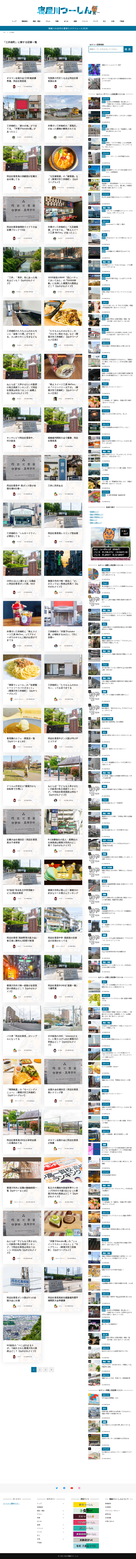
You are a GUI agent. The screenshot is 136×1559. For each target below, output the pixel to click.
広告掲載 (108, 1518)
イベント (85, 21)
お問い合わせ (109, 1521)
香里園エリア (94, 512)
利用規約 (108, 1507)
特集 (57, 21)
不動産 (122, 21)
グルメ (48, 21)
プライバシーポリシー (112, 1511)
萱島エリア (93, 520)
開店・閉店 (36, 21)
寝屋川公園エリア (96, 523)
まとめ (66, 21)
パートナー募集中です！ (11, 1503)
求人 (104, 21)
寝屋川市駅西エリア (96, 514)
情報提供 (25, 21)
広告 (112, 21)
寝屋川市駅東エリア (96, 517)
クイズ (95, 21)
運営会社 (108, 1514)
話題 (75, 21)
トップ (14, 21)
